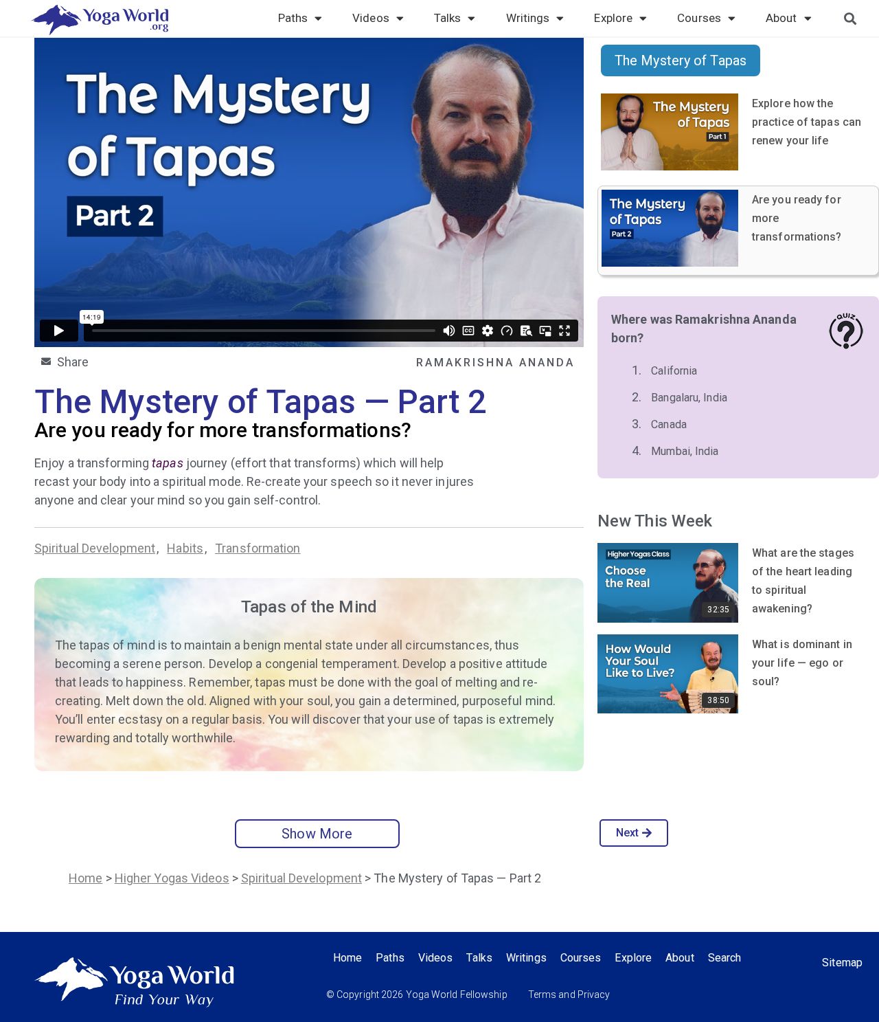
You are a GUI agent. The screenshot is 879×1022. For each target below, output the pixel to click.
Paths (293, 18)
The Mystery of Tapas (680, 60)
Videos (370, 18)
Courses (699, 18)
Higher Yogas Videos (172, 878)
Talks (447, 18)
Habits (185, 548)
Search (725, 957)
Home (85, 878)
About (781, 18)
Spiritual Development (94, 548)
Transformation (257, 548)
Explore (613, 18)
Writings (528, 18)
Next (627, 832)
